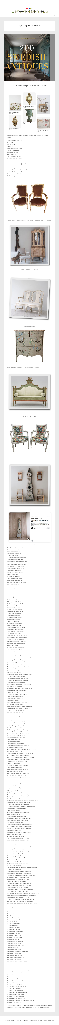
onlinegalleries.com (29, 510)
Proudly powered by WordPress (46, 1020)
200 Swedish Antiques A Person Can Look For (29, 86)
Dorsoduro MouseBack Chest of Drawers (28, 367)
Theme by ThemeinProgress (30, 1020)
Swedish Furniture (29, 6)
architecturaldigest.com (33, 545)
